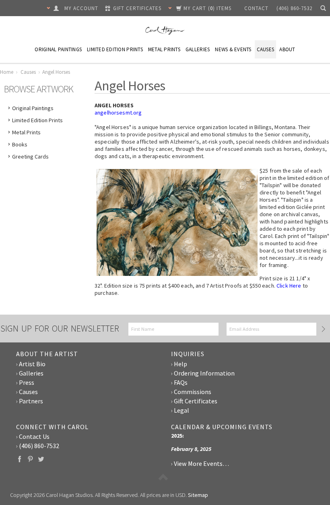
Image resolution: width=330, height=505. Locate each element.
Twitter (41, 458)
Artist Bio (32, 364)
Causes (265, 49)
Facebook (19, 458)
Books (19, 144)
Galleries (198, 49)
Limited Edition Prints (115, 49)
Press (26, 382)
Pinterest (30, 458)
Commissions (192, 392)
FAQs (181, 382)
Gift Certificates (195, 401)
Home (6, 72)
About (287, 49)
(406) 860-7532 (39, 446)
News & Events (233, 49)
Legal (181, 410)
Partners (31, 401)
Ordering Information (204, 373)
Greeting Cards (30, 156)
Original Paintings (58, 49)
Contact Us (34, 436)
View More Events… (201, 463)
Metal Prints (164, 49)
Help (180, 364)
